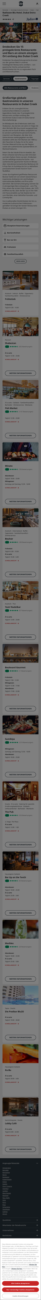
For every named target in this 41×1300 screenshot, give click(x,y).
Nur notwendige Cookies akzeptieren (20, 1290)
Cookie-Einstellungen (20, 1296)
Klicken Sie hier (16, 1269)
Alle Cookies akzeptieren (20, 1283)
